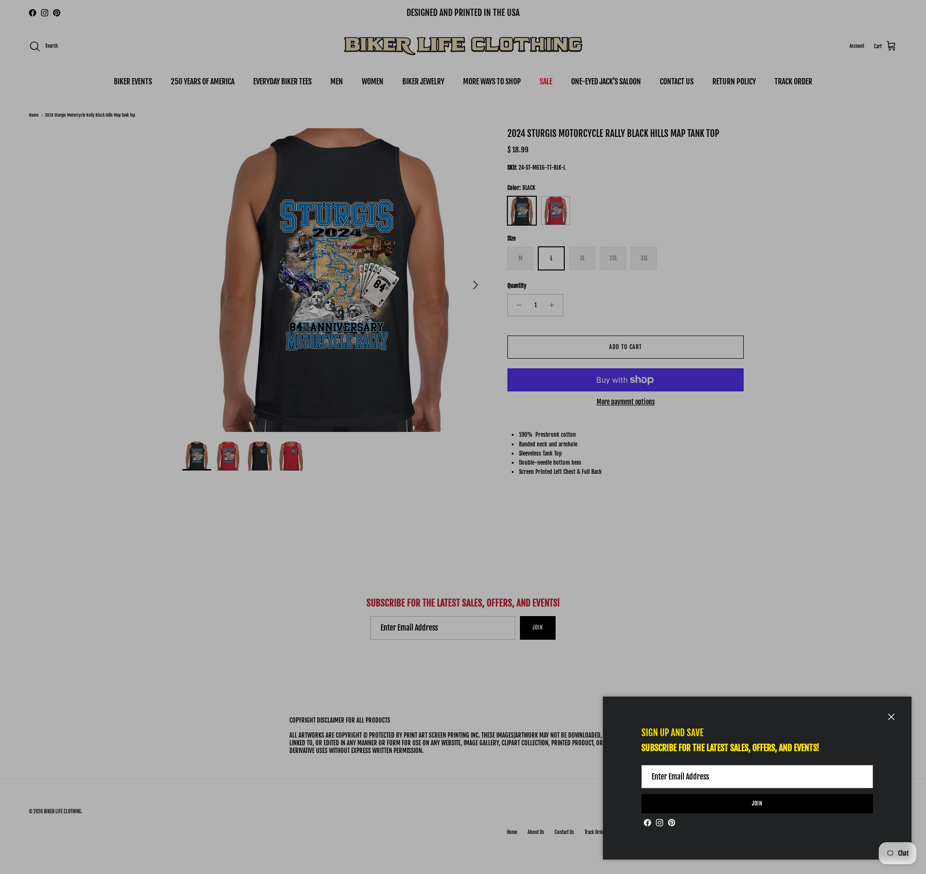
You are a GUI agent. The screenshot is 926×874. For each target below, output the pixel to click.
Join (757, 803)
